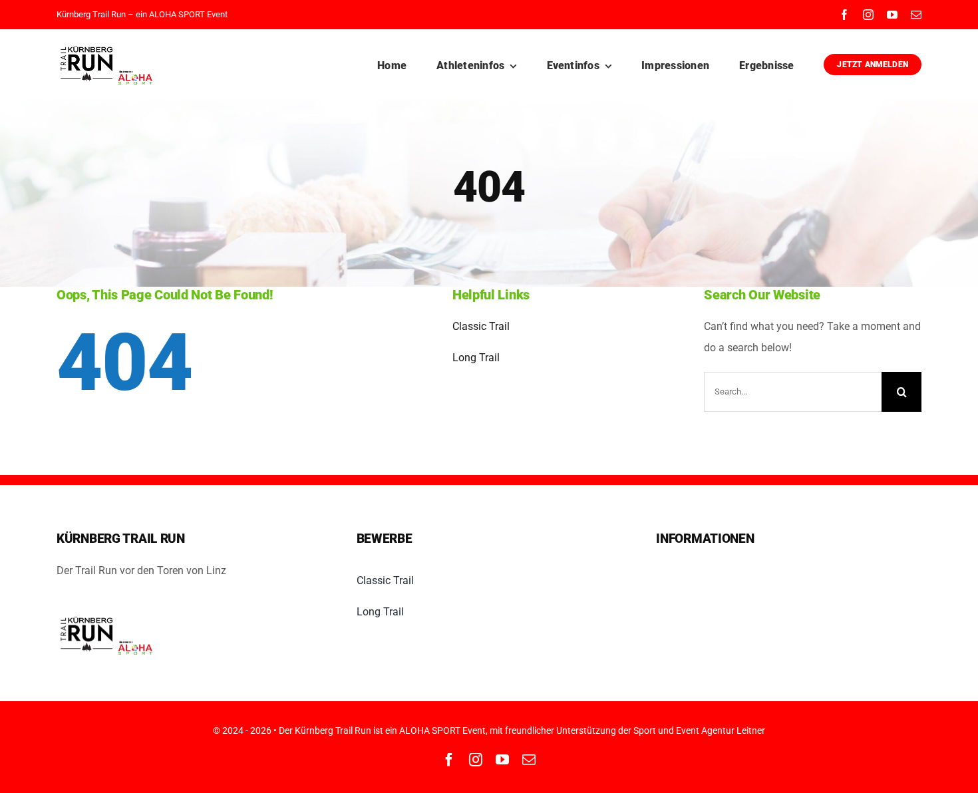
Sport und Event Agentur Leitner (699, 730)
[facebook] (844, 14)
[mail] (916, 14)
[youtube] (892, 14)
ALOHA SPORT (177, 14)
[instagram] (868, 14)
